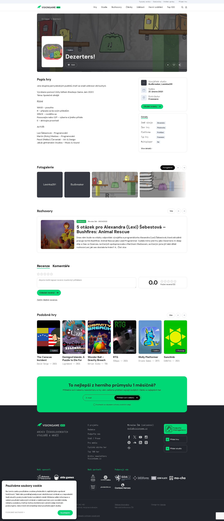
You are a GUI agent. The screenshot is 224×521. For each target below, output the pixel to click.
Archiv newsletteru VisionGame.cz (97, 457)
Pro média (92, 443)
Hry (95, 7)
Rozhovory (117, 7)
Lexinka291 (166, 84)
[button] (178, 167)
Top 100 (171, 7)
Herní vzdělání (156, 7)
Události (140, 7)
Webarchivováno (122, 504)
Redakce (91, 429)
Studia (104, 7)
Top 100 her (93, 452)
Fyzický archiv (145, 2)
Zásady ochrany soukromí (89, 516)
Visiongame (46, 19)
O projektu (93, 425)
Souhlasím (65, 513)
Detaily (144, 117)
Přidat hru (183, 2)
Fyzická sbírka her (97, 447)
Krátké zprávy (169, 2)
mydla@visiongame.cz (137, 428)
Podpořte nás (94, 434)
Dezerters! (57, 19)
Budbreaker (154, 84)
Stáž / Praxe (94, 438)
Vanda (163, 504)
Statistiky (157, 2)
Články (129, 7)
